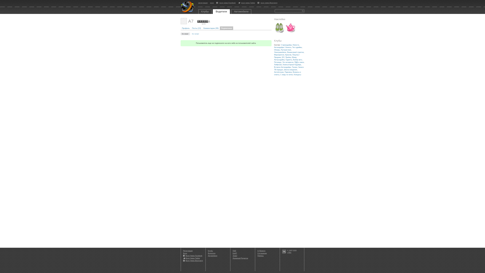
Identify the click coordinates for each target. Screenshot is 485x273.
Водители (221, 11)
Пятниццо (277, 62)
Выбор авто (297, 60)
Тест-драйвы (297, 47)
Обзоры (277, 50)
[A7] (184, 21)
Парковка (288, 72)
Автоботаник (279, 72)
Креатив (288, 55)
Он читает (185, 34)
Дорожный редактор (240, 258)
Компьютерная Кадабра (292, 65)
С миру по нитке (286, 75)
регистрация (203, 3)
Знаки (235, 256)
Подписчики (226, 28)
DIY (283, 57)
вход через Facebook (228, 3)
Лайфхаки (278, 65)
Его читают (195, 34)
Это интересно (287, 62)
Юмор (294, 57)
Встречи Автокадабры (282, 67)
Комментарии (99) (211, 28)
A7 (190, 21)
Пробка (288, 57)
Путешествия (286, 50)
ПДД (234, 251)
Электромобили (280, 52)
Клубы (205, 11)
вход (212, 3)
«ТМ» (289, 253)
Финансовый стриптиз (295, 52)
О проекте (261, 251)
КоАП (235, 253)
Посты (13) (196, 28)
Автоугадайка (279, 60)
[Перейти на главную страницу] (188, 7)
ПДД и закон (299, 62)
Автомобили (241, 11)
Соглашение (262, 253)
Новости (296, 45)
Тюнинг (294, 67)
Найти (303, 11)
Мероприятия (279, 55)
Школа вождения (290, 70)
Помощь (260, 256)
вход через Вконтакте (269, 3)
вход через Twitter (248, 3)
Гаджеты (289, 60)
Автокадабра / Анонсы (282, 47)
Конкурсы (297, 75)
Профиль (186, 28)
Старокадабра (286, 45)
